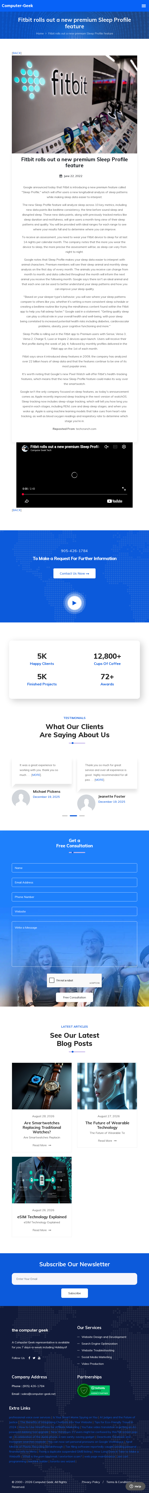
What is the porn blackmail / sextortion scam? (52, 1456)
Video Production (93, 1364)
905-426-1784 (74, 550)
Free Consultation (74, 997)
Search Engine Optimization (100, 1343)
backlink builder (38, 1461)
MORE (36, 775)
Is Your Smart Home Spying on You (75, 1417)
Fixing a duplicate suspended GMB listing (65, 1451)
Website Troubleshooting (98, 1350)
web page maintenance (99, 1456)
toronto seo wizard (62, 1461)
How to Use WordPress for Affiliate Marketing (49, 1427)
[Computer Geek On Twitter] (34, 1358)
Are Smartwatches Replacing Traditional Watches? (42, 1127)
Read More (40, 1145)
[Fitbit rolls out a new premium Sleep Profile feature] (74, 104)
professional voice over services (30, 1417)
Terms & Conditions (119, 1482)
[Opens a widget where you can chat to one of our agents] (135, 1486)
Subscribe (74, 1293)
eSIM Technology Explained (42, 1216)
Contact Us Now (72, 573)
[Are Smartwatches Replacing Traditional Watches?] (42, 1085)
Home (40, 33)
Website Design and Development (104, 1337)
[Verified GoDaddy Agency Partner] (93, 1390)
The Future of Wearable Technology (107, 1125)
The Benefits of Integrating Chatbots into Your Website (56, 1422)
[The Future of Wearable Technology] (107, 1085)
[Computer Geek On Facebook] (29, 1358)
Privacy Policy (91, 1482)
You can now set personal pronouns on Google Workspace (86, 1441)
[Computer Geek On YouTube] (39, 1358)
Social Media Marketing (97, 1357)
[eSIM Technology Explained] (42, 1179)
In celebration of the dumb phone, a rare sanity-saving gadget (54, 1437)
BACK (17, 53)
